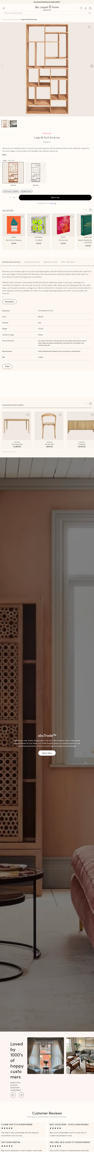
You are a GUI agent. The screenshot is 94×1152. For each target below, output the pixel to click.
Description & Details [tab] (11, 262)
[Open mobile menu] (3, 8)
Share (7, 366)
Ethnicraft (17, 19)
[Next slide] (90, 210)
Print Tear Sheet (68, 262)
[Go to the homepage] (47, 10)
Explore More (47, 753)
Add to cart (55, 198)
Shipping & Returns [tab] (32, 262)
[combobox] (47, 13)
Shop (4, 19)
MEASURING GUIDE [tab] (50, 262)
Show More (9, 302)
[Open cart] (90, 8)
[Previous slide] (86, 210)
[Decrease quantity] (6, 197)
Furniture (9, 19)
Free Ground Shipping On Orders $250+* (47, 2)
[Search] (89, 13)
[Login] (85, 8)
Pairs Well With (7, 210)
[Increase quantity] (14, 197)
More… (4, 154)
